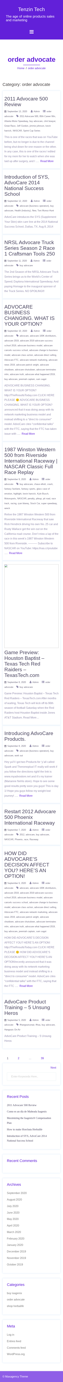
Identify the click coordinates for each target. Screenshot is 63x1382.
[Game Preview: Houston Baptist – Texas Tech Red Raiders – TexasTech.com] (31, 606)
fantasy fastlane (12, 489)
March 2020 (14, 1232)
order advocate (37, 68)
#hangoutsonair (27, 1025)
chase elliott (40, 484)
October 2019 (15, 1264)
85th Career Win (47, 116)
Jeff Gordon (22, 126)
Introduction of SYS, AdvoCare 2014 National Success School (26, 185)
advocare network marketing (33, 360)
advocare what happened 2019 (40, 374)
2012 (22, 834)
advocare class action (22, 355)
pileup (39, 498)
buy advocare (36, 121)
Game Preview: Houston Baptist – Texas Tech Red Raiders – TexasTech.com (24, 664)
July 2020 (12, 1206)
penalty (31, 498)
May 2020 (13, 1219)
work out (19, 755)
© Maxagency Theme (15, 1376)
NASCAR (17, 130)
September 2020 (17, 1193)
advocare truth (17, 374)
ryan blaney (23, 503)
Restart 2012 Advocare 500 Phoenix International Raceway (30, 817)
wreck (7, 508)
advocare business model (29, 345)
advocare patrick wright (27, 364)
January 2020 (15, 1245)
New (34, 210)
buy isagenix (14, 1293)
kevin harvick (29, 493)
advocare (24, 336)
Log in (10, 1334)
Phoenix (19, 839)
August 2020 (14, 1199)
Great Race (9, 126)
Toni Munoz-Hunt (45, 210)
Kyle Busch (42, 493)
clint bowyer (49, 121)
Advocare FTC (11, 360)
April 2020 (13, 1225)
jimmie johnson (37, 126)
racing (13, 503)
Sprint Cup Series (31, 130)
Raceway (34, 839)
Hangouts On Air (12, 1029)
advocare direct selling (45, 355)
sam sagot (41, 379)
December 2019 (16, 1251)
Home (21, 68)
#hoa (38, 1025)
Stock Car (35, 503)
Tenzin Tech (31, 9)
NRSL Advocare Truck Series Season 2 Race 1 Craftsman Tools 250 (29, 248)
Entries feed (14, 1341)
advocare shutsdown (25, 369)
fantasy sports (28, 489)
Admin (37, 111)
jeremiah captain (27, 379)
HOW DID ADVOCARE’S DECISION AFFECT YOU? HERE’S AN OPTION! (26, 865)
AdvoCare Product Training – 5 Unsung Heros (27, 1007)
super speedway (49, 503)
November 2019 (16, 1258)
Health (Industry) (23, 210)
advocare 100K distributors (43, 336)
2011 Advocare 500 (29, 116)
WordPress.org (16, 1354)
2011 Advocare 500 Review (22, 1105)
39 (42, 1058)
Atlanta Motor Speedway (16, 121)
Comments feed (16, 1347)
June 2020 (13, 1212)
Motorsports (10, 498)
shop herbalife (15, 1306)
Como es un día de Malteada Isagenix (27, 1111)
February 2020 (15, 1238)
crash (50, 484)
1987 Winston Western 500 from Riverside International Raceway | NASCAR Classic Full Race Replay (30, 461)
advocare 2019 (11, 340)
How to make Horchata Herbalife (24, 1129)
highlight (17, 493)
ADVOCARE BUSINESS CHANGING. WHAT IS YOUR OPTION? (29, 315)
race (26, 839)
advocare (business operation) (34, 206)
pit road (46, 498)
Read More (47, 161)
